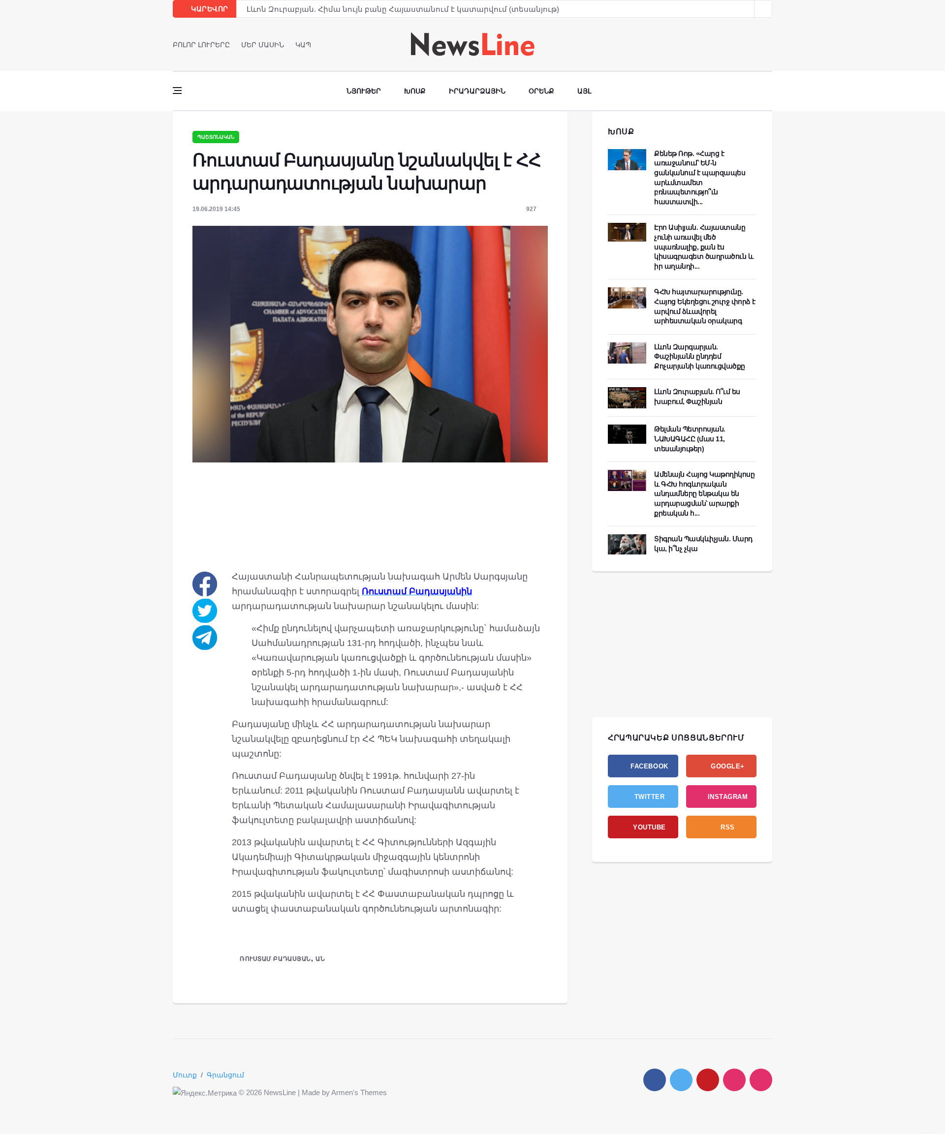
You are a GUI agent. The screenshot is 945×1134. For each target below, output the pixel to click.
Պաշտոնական (215, 137)
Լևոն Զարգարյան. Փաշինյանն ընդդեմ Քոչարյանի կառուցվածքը (699, 356)
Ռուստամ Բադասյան (275, 959)
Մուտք (185, 1075)
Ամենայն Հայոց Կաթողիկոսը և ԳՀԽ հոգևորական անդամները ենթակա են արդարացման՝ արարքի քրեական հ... (704, 493)
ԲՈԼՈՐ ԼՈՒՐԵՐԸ (201, 45)
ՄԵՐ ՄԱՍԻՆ (262, 45)
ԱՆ (320, 959)
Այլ (584, 91)
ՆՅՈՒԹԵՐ (363, 91)
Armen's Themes (359, 1092)
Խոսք (415, 91)
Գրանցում (225, 1075)
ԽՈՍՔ (621, 131)
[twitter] (755, 44)
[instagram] (734, 1080)
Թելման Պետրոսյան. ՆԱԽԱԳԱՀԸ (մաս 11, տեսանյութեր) (689, 438)
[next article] (746, 9)
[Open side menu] (177, 90)
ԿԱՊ (303, 45)
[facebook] (741, 44)
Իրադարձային (477, 91)
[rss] (761, 1080)
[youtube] (769, 44)
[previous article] (763, 9)
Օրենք (541, 91)
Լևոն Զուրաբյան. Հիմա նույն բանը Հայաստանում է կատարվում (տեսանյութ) (403, 9)
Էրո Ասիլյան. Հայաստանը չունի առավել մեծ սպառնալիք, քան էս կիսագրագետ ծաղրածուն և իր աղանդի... (703, 246)
